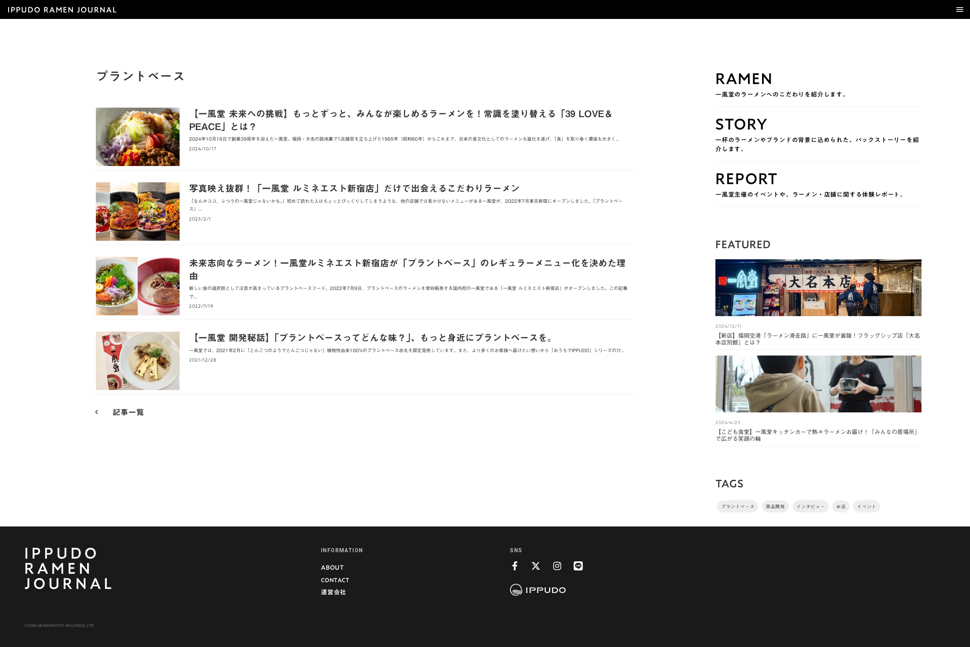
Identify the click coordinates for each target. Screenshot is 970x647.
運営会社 (333, 592)
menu (959, 9)
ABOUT (332, 567)
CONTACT (335, 580)
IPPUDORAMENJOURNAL (69, 568)
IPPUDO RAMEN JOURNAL (62, 9)
